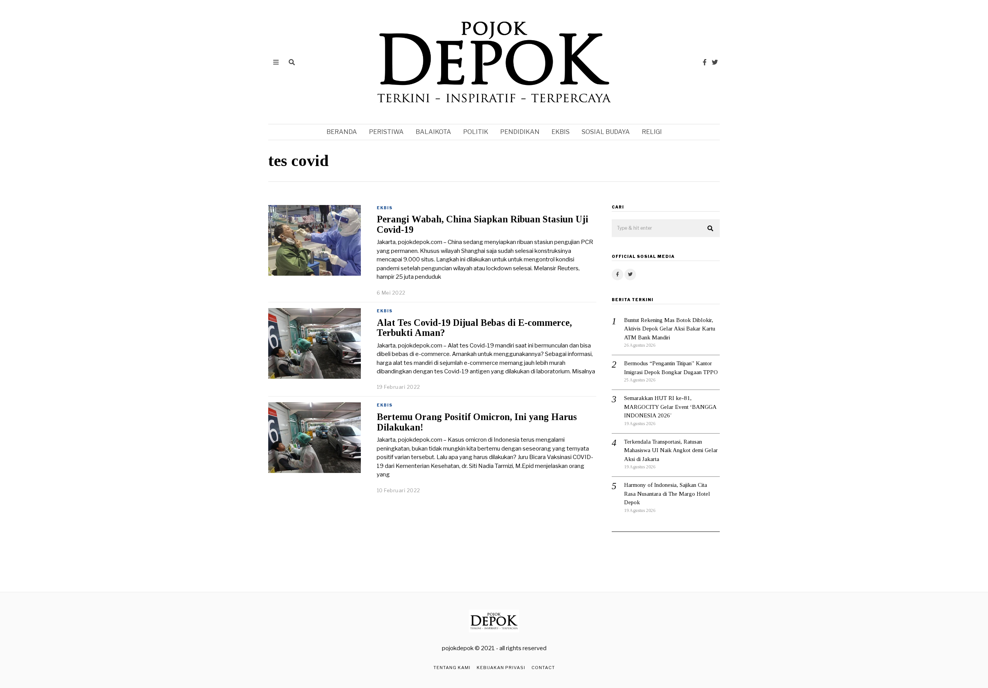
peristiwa (386, 132)
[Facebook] (705, 62)
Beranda (342, 132)
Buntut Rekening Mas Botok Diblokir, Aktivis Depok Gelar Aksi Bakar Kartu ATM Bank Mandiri (669, 329)
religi (652, 132)
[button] (710, 228)
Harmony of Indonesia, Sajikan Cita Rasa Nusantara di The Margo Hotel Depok (667, 493)
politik (475, 132)
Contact (543, 667)
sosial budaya (606, 132)
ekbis (561, 132)
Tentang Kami (451, 667)
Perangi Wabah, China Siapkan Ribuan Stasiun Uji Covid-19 (482, 224)
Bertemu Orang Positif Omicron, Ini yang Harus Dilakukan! (477, 422)
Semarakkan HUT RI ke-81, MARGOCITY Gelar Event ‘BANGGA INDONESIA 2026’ (670, 407)
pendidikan (520, 132)
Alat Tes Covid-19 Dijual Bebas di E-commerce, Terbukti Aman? (474, 327)
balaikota (433, 132)
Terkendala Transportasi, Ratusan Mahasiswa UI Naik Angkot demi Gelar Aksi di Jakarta (671, 450)
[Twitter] (715, 62)
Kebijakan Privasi (501, 667)
